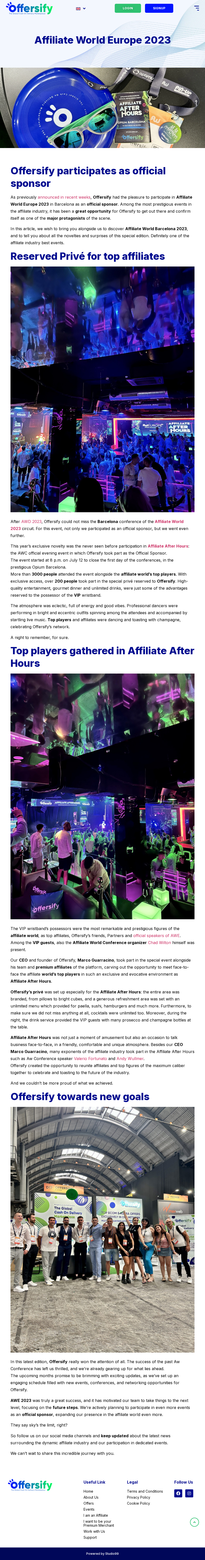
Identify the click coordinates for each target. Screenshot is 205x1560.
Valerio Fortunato (90, 1058)
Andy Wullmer (130, 1058)
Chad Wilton (159, 942)
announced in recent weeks (64, 197)
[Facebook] (178, 1493)
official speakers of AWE (156, 935)
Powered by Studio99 (102, 1553)
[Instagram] (189, 1493)
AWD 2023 (31, 521)
